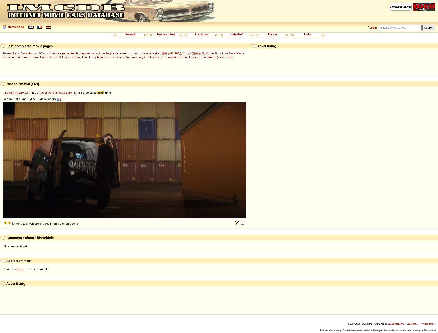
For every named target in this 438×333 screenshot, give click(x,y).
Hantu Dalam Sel (51, 57)
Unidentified (166, 34)
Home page (16, 27)
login (20, 269)
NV (16, 92)
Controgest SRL (396, 323)
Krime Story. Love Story (220, 53)
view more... (226, 57)
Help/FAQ (236, 34)
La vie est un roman (202, 57)
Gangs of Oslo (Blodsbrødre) (54, 92)
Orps (110, 57)
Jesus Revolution (75, 57)
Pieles (119, 57)
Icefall (156, 53)
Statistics (201, 34)
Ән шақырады (135, 57)
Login (373, 27)
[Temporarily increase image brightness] (237, 222)
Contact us (412, 323)
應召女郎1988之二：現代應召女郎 (183, 53)
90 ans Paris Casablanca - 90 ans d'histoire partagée (38, 53)
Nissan (9, 92)
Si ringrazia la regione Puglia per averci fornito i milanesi (113, 53)
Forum (272, 34)
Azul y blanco (97, 57)
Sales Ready (155, 57)
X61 (27, 92)
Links (307, 34)
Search (130, 34)
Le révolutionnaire (176, 57)
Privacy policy (427, 323)
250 (21, 92)
